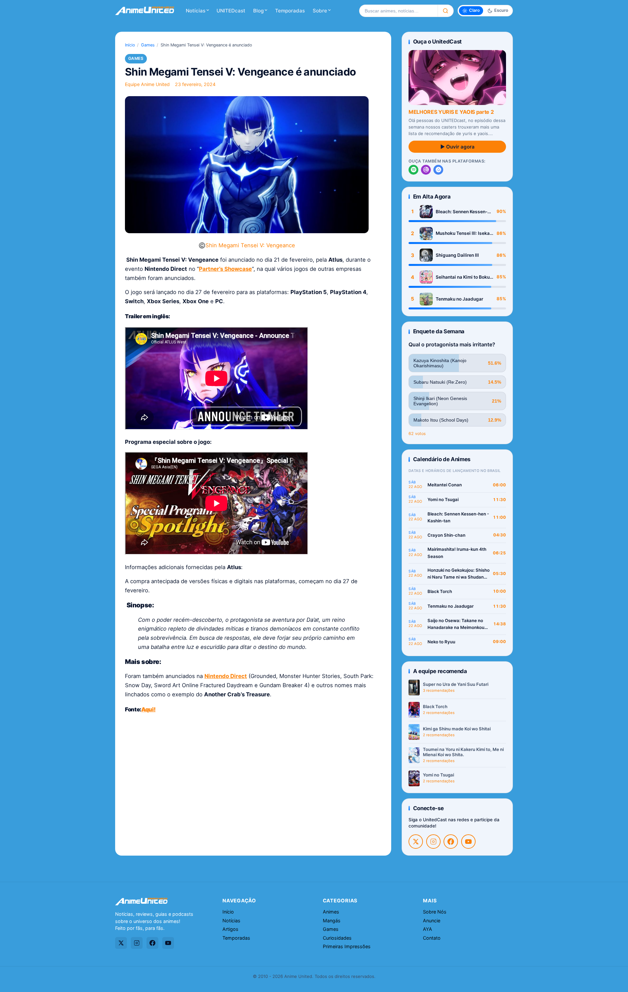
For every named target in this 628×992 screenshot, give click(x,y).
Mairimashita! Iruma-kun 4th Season (456, 553)
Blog (258, 11)
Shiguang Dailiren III (457, 255)
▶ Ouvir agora (457, 147)
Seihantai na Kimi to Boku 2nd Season (463, 277)
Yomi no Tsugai (443, 499)
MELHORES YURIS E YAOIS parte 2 (451, 112)
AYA (427, 929)
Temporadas (290, 11)
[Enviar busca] (446, 11)
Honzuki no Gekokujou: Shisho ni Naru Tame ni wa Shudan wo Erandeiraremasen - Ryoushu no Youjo (458, 574)
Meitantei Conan (444, 484)
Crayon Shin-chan (446, 535)
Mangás (331, 920)
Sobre (320, 11)
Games (148, 45)
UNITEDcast (231, 11)
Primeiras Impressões (347, 946)
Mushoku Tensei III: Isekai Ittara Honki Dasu (463, 233)
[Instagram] (433, 841)
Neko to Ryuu (441, 641)
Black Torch (439, 591)
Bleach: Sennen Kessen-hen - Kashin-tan (461, 212)
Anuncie (431, 920)
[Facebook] (451, 841)
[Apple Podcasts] (426, 170)
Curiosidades (337, 938)
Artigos (230, 929)
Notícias (195, 11)
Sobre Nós (434, 911)
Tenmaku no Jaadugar (459, 299)
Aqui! (148, 709)
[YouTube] (468, 841)
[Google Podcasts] (438, 170)
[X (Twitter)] (416, 841)
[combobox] (398, 11)
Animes (331, 911)
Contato (432, 938)
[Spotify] (413, 170)
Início (130, 45)
